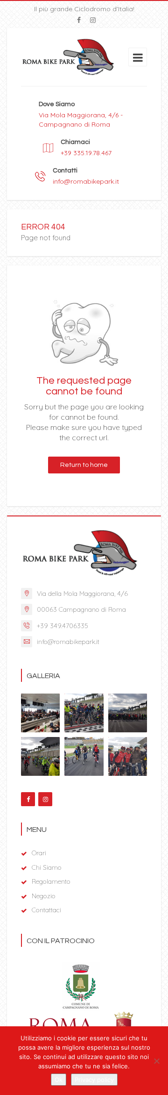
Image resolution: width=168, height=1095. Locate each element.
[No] (156, 1061)
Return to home (84, 465)
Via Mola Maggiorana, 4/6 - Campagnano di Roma (81, 120)
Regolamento (51, 881)
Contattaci (46, 910)
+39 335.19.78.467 (86, 153)
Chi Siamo (47, 867)
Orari (39, 853)
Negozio (44, 896)
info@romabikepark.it (86, 181)
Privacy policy (94, 1079)
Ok (59, 1079)
